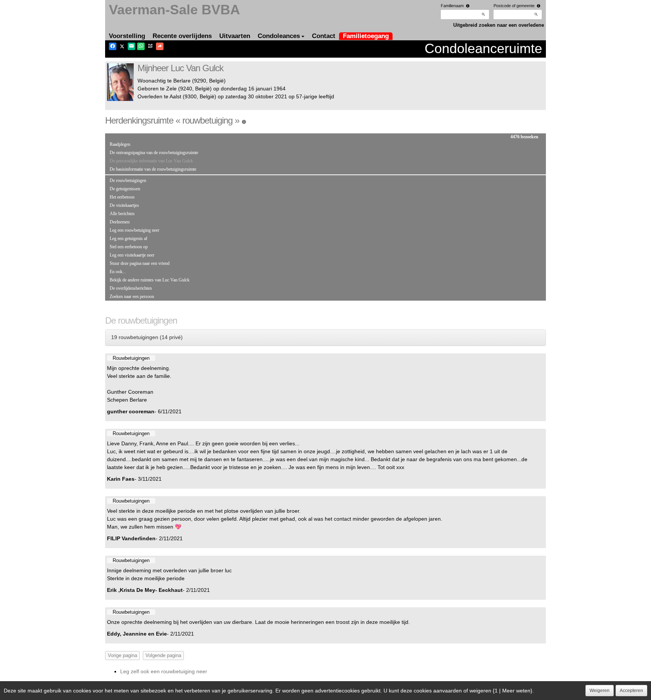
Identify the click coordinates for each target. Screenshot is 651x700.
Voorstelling (127, 36)
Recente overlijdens (182, 36)
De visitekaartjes (124, 205)
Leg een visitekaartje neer (132, 255)
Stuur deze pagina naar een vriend (140, 263)
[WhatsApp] (141, 46)
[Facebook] (112, 46)
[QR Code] (150, 46)
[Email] (131, 46)
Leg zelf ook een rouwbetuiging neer (163, 671)
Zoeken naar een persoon (132, 296)
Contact (323, 36)
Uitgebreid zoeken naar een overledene (498, 25)
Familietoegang (366, 36)
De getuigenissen (125, 188)
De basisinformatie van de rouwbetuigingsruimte (153, 169)
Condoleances (279, 36)
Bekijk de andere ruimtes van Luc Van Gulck (149, 280)
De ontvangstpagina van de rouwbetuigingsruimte (154, 152)
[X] (122, 46)
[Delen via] (160, 46)
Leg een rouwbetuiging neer (134, 230)
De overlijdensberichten (131, 288)
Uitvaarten (234, 36)
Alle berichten (122, 213)
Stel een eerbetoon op (129, 246)
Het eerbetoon (122, 197)
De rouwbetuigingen (128, 180)
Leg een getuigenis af (128, 238)
